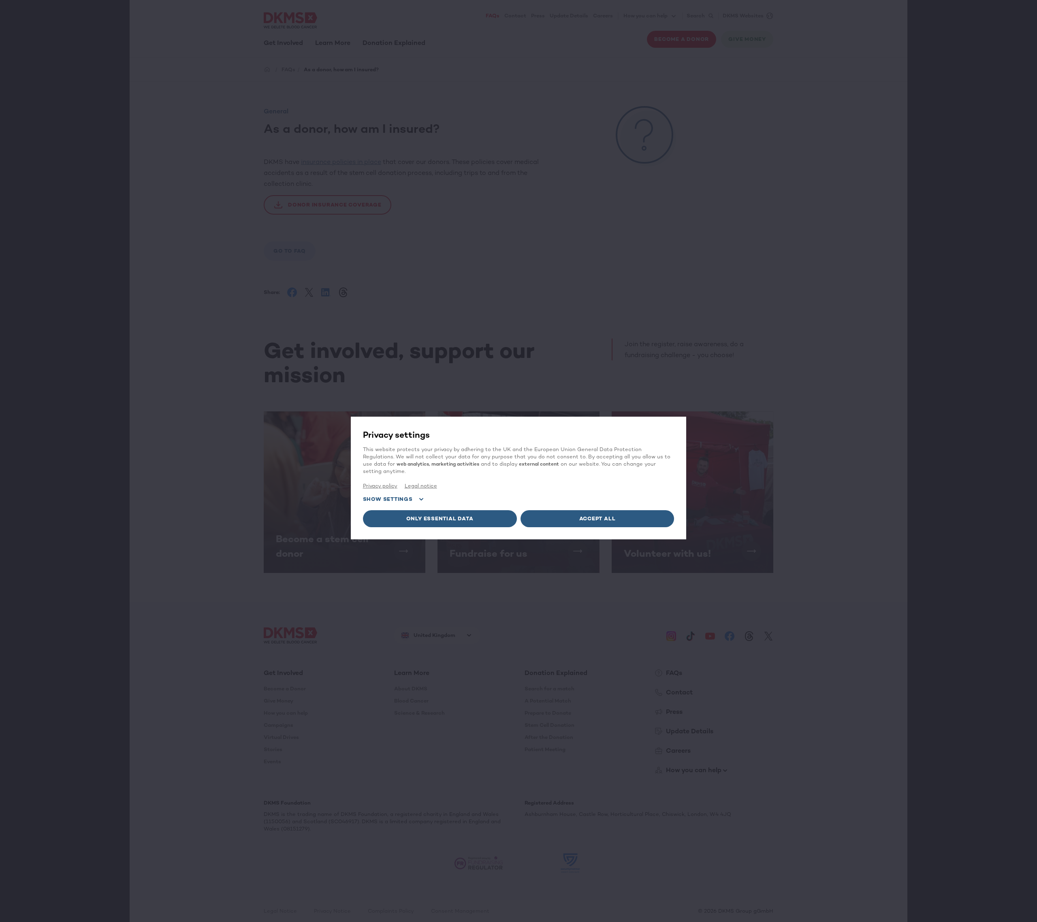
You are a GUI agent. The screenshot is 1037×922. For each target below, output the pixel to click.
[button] (440, 518)
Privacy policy (380, 486)
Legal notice (421, 486)
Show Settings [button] (388, 499)
